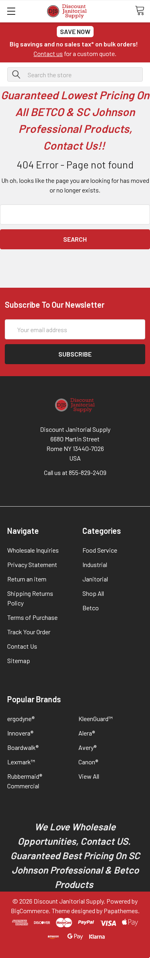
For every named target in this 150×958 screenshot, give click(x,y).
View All (88, 776)
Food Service (99, 550)
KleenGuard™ (95, 718)
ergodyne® (20, 718)
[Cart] (142, 11)
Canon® (88, 762)
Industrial (94, 564)
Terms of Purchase (32, 617)
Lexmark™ (21, 762)
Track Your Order (28, 631)
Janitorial (95, 579)
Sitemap (18, 660)
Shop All (93, 593)
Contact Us (22, 646)
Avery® (87, 747)
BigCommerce (30, 910)
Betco (90, 607)
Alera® (86, 733)
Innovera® (20, 733)
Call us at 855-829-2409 (75, 472)
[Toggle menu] (11, 11)
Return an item (26, 579)
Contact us (48, 53)
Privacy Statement (32, 564)
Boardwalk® (22, 747)
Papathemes (121, 910)
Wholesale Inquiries (33, 550)
